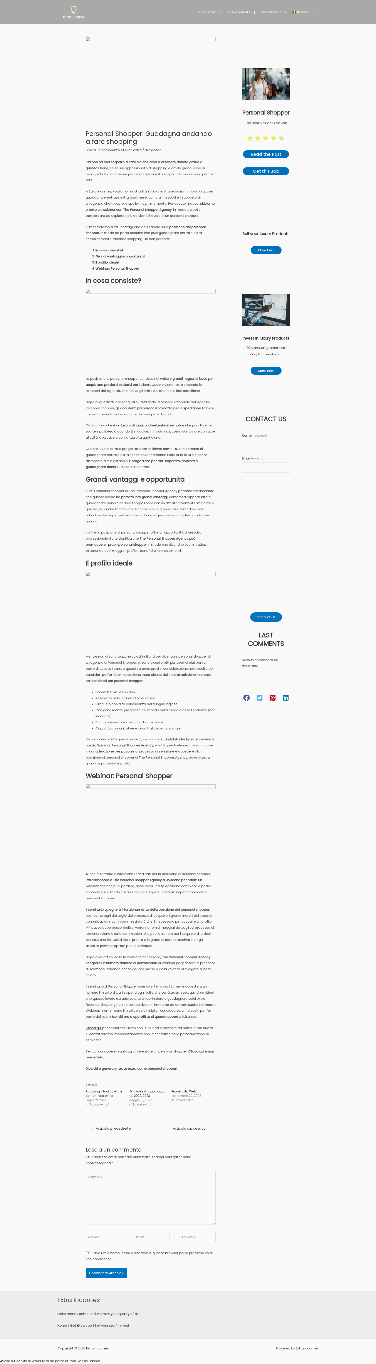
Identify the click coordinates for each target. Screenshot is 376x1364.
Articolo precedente (111, 1128)
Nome (254, 435)
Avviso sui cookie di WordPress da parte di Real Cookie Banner (50, 1361)
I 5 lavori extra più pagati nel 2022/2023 (147, 1093)
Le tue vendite (239, 12)
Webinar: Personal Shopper (117, 268)
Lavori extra (207, 12)
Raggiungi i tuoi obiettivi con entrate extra (104, 1093)
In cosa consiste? (110, 250)
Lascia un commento (103, 150)
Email (254, 458)
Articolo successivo (191, 1128)
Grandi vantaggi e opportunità (120, 256)
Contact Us (266, 617)
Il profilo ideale (107, 262)
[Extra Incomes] (73, 12)
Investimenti (272, 12)
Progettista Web (183, 1091)
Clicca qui (93, 1028)
